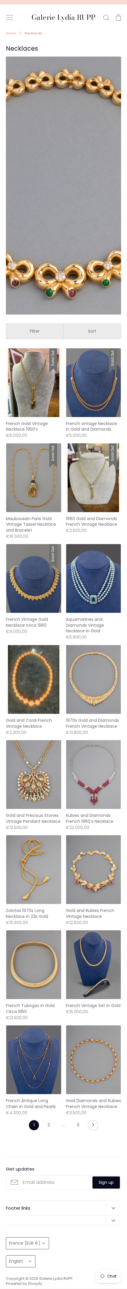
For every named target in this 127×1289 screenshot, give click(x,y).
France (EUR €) (24, 1243)
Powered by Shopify (24, 1283)
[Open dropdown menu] (113, 1208)
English (16, 1261)
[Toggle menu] (9, 17)
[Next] (93, 1127)
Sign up (106, 1182)
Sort (92, 331)
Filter (35, 331)
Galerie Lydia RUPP (63, 17)
